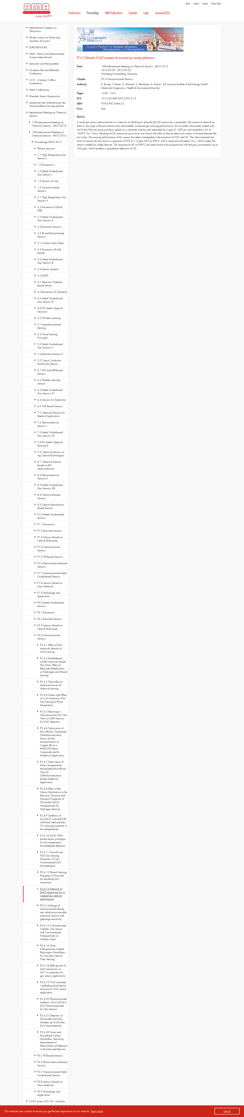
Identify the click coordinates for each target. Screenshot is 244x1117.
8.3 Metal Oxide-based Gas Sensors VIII (50, 486)
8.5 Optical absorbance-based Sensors (50, 506)
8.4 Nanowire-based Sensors (48, 496)
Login (146, 13)
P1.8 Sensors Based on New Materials (49, 584)
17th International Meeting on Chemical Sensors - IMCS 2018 (49, 124)
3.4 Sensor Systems (48, 269)
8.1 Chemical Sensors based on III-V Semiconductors (49, 465)
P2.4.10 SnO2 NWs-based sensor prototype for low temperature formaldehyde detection (52, 840)
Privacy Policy (216, 3)
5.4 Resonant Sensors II (50, 354)
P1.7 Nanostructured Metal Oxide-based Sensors (52, 574)
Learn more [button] (97, 1111)
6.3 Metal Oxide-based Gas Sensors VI (50, 391)
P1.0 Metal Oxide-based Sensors (50, 516)
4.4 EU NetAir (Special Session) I (50, 309)
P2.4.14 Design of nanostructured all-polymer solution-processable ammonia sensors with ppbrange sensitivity (53, 912)
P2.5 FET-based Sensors (50, 1055)
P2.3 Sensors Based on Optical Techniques (49, 627)
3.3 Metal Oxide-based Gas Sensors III (50, 261)
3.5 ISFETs (42, 275)
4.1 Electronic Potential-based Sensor (50, 283)
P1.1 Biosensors (46, 524)
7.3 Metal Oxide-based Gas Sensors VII (50, 434)
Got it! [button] (227, 1111)
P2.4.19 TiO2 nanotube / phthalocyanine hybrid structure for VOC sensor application (53, 987)
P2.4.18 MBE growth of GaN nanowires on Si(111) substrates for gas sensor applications (53, 970)
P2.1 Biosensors (46, 612)
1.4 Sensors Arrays (47, 181)
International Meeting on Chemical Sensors (47, 114)
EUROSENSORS (38, 47)
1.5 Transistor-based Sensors (48, 189)
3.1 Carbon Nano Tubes (50, 243)
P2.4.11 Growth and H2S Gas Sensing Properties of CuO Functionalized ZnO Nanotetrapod (51, 858)
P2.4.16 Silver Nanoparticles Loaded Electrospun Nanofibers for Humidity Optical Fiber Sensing (52, 952)
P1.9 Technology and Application (48, 594)
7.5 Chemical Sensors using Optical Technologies (51, 453)
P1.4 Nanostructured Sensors (48, 548)
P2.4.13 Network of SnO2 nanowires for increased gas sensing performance (52, 894)
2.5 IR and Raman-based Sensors (50, 234)
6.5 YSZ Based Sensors (50, 406)
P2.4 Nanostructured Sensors (48, 636)
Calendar (132, 13)
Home (188, 3)
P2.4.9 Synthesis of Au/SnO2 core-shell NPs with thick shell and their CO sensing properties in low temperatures (53, 822)
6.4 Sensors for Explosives (51, 399)
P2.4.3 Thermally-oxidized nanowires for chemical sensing (51, 685)
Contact (196, 3)
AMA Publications (113, 13)
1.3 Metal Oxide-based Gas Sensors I (50, 172)
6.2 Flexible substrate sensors (48, 381)
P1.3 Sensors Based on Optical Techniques (49, 538)
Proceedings (93, 13)
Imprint (205, 3)
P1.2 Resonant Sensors (49, 530)
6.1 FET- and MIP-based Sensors (50, 372)
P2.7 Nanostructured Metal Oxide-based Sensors (52, 1073)
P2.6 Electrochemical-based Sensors (52, 1063)
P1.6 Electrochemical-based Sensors (52, 565)
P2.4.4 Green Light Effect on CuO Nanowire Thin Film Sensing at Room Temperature (53, 700)
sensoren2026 (162, 13)
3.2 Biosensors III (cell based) (49, 251)
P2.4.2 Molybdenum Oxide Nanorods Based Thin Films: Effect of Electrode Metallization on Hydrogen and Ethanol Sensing (53, 667)
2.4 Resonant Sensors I (49, 226)
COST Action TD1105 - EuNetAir (47, 1101)
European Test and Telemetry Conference (44, 71)
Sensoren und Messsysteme (44, 63)
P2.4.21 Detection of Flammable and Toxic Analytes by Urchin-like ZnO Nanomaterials (52, 1020)
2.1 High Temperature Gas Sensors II (51, 199)
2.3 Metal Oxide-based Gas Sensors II (50, 218)
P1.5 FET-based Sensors (50, 556)
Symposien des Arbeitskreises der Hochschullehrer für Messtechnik (47, 104)
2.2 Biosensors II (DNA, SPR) (50, 208)
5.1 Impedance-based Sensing (49, 326)
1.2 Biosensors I (46, 164)
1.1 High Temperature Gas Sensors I (51, 156)
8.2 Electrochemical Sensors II (48, 476)
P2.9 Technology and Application (48, 1093)
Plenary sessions (46, 148)
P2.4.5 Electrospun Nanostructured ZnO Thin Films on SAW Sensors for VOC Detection (53, 716)
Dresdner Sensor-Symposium (44, 96)
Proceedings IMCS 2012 (48, 142)
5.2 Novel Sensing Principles (47, 336)
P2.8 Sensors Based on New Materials (49, 1083)
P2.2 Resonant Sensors (49, 619)
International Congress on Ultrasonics (43, 29)
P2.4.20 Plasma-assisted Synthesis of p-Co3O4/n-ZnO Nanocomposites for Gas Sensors (53, 1004)
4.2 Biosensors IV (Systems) (52, 292)
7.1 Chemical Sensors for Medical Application (51, 414)
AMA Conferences (39, 89)
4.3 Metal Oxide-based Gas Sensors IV (50, 300)
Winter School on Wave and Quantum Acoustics (44, 39)
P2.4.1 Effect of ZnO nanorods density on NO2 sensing (51, 648)
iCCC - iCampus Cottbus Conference (42, 81)
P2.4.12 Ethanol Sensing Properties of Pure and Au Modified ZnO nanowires (53, 877)
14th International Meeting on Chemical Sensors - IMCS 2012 (49, 133)
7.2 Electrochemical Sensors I (48, 424)
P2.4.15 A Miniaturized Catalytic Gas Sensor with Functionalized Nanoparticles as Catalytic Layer (53, 932)
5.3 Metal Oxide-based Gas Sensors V (50, 345)
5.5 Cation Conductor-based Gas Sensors (49, 362)
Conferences (74, 13)
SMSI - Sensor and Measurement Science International (46, 55)
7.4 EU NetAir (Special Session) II (50, 443)
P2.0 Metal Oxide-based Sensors (50, 604)
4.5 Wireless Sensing (49, 318)
